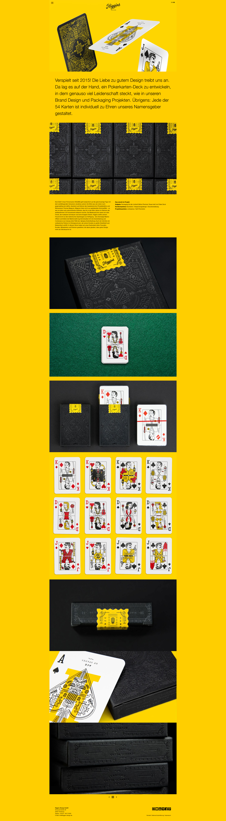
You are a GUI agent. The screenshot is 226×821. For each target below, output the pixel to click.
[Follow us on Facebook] (166, 808)
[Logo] (113, 7)
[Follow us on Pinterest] (169, 808)
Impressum (168, 815)
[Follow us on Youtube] (156, 808)
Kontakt (149, 815)
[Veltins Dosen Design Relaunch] (109, 797)
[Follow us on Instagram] (153, 808)
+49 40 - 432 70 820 (65, 813)
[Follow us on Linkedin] (160, 808)
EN (172, 2)
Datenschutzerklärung (158, 815)
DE (174, 2)
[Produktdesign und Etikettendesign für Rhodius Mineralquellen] (116, 797)
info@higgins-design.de (65, 815)
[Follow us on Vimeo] (163, 808)
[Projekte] (112, 797)
